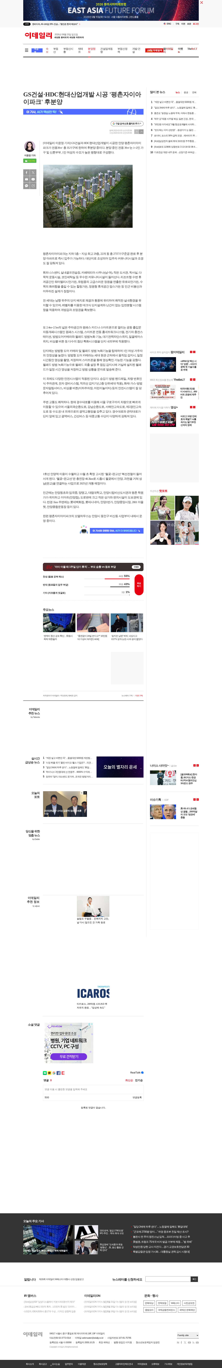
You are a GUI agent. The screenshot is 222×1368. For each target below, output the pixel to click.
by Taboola (35, 717)
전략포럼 (162, 1303)
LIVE (27, 24)
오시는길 (56, 1364)
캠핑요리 (149, 1310)
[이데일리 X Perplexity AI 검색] (83, 112)
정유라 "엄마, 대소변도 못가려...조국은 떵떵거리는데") (69, 776)
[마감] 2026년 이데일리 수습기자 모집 (56, 1278)
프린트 (33, 179)
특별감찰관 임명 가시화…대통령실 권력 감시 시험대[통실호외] (165, 1251)
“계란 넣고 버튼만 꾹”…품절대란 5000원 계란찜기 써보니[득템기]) (75, 758)
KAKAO (26, 186)
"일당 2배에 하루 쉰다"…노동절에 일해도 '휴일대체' (159, 1226)
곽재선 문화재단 (187, 1310)
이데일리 (54, 35)
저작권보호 (142, 1364)
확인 (194, 1279)
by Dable (36, 839)
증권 (186, 92)
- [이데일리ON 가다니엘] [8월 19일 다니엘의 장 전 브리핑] (110, 1311)
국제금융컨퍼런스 (166, 1310)
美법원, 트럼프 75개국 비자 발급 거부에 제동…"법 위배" (161, 1241)
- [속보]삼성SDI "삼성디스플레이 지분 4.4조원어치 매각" (49, 1301)
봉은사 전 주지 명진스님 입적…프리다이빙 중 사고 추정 (161, 1236)
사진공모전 (189, 1303)
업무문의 (69, 1364)
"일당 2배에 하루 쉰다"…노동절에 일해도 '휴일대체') (68, 767)
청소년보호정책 (100, 1364)
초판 (189, 24)
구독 (177, 24)
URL (33, 186)
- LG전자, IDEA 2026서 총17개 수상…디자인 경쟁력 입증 (49, 1311)
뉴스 (178, 92)
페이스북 (26, 172)
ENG (169, 24)
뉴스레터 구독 (127, 695)
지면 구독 (139, 695)
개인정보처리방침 (184, 1364)
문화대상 (149, 1303)
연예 (194, 92)
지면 (183, 24)
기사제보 (168, 1364)
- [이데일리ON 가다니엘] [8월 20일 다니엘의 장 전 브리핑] (110, 1306)
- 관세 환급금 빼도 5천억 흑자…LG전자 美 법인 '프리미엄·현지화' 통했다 (50, 1306)
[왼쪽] (82, 792)
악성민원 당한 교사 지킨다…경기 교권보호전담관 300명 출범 (164, 1246)
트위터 (33, 172)
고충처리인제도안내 (124, 1364)
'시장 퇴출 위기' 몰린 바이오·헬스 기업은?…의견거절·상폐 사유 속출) (76, 762)
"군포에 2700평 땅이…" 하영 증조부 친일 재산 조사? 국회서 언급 (166, 1231)
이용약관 (82, 1364)
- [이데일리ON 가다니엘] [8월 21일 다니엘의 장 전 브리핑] (110, 1301)
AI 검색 (36, 50)
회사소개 (30, 1364)
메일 (26, 179)
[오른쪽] (85, 792)
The (192, 48)
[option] (84, 24)
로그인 (196, 24)
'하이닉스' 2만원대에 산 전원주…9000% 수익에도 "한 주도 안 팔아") (75, 772)
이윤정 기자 (29, 155)
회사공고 (43, 1364)
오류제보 (155, 1364)
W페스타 (175, 1303)
